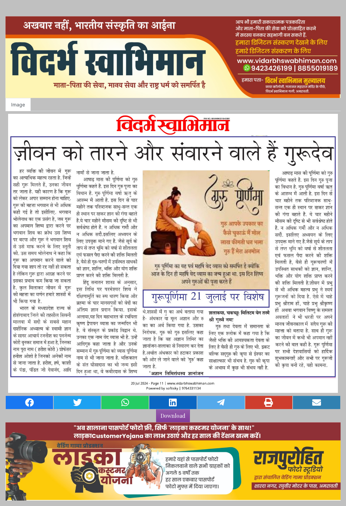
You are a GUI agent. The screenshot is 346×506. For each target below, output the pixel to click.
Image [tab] (18, 104)
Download (173, 415)
